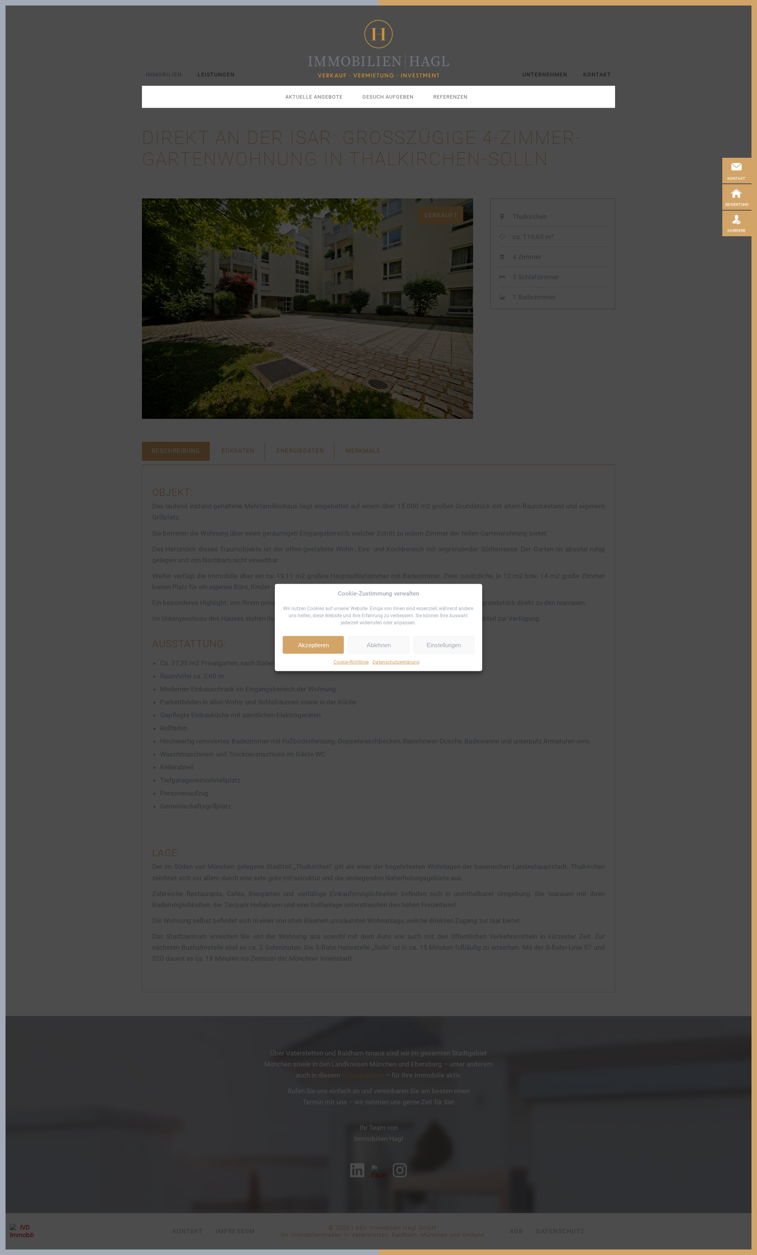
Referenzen (450, 97)
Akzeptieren (313, 644)
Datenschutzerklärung (396, 662)
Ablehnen (379, 644)
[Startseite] (378, 49)
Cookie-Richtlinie (351, 662)
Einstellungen (444, 644)
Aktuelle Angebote (314, 97)
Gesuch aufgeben (388, 97)
